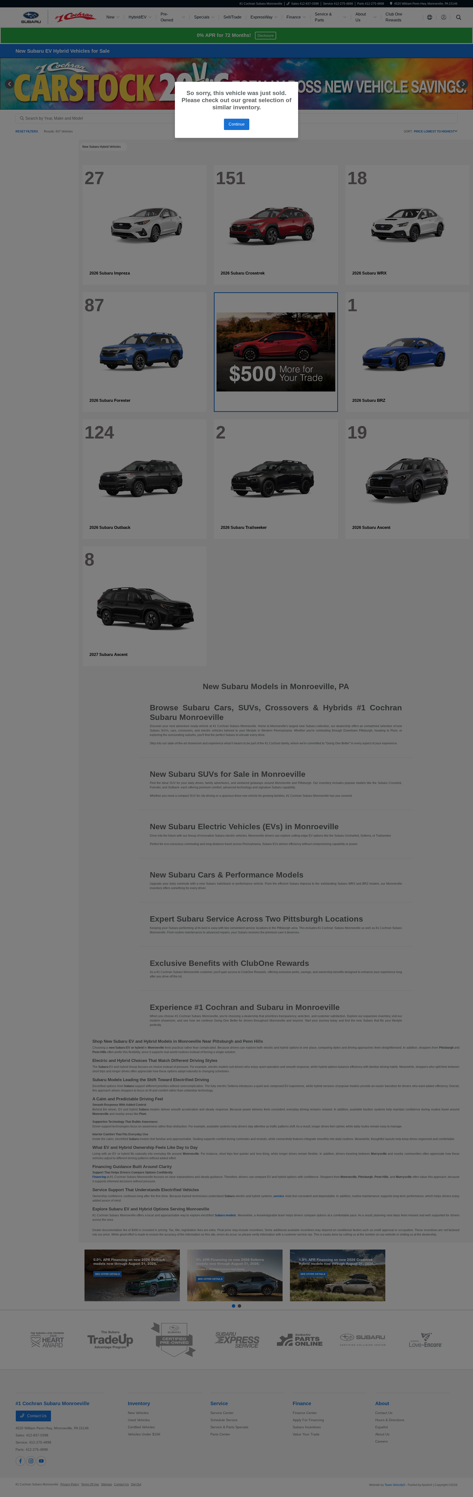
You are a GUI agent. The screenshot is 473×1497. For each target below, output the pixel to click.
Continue (237, 124)
